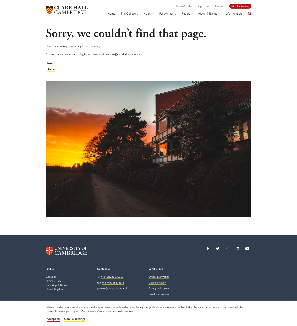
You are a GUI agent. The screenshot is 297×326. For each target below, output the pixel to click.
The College (128, 13)
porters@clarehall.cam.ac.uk (112, 288)
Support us (204, 6)
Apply (147, 13)
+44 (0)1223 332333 (113, 282)
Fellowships (166, 13)
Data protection (157, 282)
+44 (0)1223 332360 (112, 277)
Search (51, 63)
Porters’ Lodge (184, 6)
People (186, 13)
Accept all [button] (53, 319)
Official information (158, 277)
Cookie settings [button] (74, 319)
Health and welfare (158, 294)
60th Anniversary (240, 6)
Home (111, 13)
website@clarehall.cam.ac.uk (122, 54)
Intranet (219, 6)
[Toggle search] (249, 13)
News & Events (207, 13)
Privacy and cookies (159, 288)
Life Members (234, 13)
